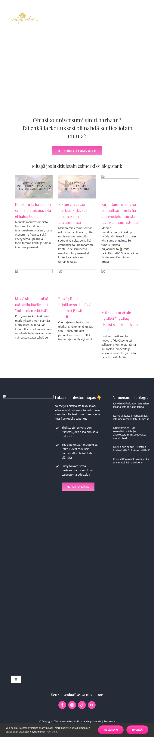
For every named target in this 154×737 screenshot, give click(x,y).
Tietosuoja (109, 721)
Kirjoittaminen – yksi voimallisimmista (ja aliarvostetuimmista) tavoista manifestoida (129, 433)
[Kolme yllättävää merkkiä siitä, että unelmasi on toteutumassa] (77, 186)
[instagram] (72, 705)
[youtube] (92, 705)
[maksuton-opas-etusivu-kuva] (28, 396)
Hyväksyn (111, 729)
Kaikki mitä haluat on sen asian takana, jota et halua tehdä (33, 210)
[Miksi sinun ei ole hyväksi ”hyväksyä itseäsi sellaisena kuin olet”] (120, 288)
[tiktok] (82, 705)
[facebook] (62, 705)
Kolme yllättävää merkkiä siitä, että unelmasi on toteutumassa (131, 417)
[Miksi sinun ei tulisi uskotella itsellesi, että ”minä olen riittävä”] (34, 281)
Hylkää (137, 729)
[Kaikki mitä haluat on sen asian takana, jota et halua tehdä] (34, 186)
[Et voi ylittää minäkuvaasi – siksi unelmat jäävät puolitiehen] (77, 281)
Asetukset (52, 731)
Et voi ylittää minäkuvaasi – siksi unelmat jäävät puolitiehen (131, 460)
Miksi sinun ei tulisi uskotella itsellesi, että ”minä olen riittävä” (33, 304)
